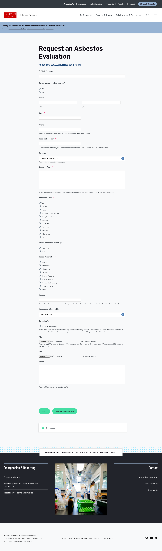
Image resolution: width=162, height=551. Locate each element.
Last (83, 107)
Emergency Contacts (13, 477)
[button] (146, 15)
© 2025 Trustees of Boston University (77, 538)
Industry (133, 4)
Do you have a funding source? (52, 83)
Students (110, 4)
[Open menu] (155, 15)
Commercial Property (49, 283)
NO (43, 92)
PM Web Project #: (46, 71)
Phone (41, 125)
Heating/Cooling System (50, 213)
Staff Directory (151, 483)
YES (43, 89)
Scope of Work (46, 167)
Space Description (47, 257)
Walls (43, 203)
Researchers (81, 4)
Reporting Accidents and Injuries (18, 492)
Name (42, 97)
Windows (45, 230)
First (40, 107)
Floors (44, 210)
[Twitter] (147, 538)
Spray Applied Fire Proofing (51, 217)
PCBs (43, 251)
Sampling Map (45, 321)
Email (42, 113)
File (40, 337)
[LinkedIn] (157, 538)
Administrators (96, 4)
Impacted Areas (46, 197)
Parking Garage (47, 286)
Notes (41, 361)
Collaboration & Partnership (128, 15)
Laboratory (46, 269)
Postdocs (121, 4)
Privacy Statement (109, 538)
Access (42, 295)
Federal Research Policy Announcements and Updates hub (31, 29)
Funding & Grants (104, 15)
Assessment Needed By (49, 309)
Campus (43, 153)
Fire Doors (45, 227)
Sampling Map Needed (49, 326)
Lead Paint (45, 248)
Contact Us (153, 490)
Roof (43, 237)
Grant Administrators (148, 477)
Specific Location (47, 139)
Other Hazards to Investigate (51, 242)
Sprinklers (45, 224)
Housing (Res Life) (48, 276)
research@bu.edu (24, 541)
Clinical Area (46, 272)
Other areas (46, 234)
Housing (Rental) (47, 279)
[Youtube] (152, 538)
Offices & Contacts (147, 4)
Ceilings (44, 206)
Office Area (46, 266)
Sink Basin (45, 220)
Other (44, 290)
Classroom (45, 262)
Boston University (10, 15)
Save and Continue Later (64, 411)
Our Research (86, 15)
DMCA (96, 538)
